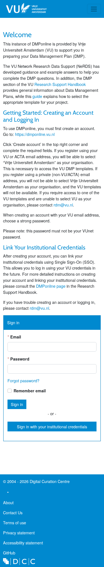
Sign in (17, 404)
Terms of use (14, 522)
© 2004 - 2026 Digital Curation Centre (36, 482)
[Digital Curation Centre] (19, 561)
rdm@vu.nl (63, 205)
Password (19, 359)
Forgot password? (23, 380)
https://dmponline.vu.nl (35, 134)
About (8, 502)
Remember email (30, 390)
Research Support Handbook (60, 84)
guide (37, 96)
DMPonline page (50, 286)
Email (15, 337)
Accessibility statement (23, 543)
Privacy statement (19, 532)
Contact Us (12, 512)
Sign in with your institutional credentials (52, 426)
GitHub (9, 554)
